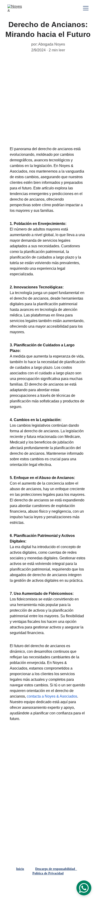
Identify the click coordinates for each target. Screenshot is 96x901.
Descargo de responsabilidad (56, 869)
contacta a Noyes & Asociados (52, 696)
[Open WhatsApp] (83, 887)
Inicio (20, 869)
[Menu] (86, 8)
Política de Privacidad (48, 873)
